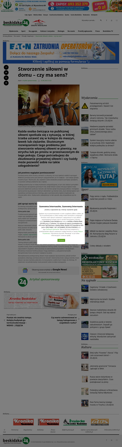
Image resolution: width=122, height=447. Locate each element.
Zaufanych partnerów (52, 229)
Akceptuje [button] (61, 240)
